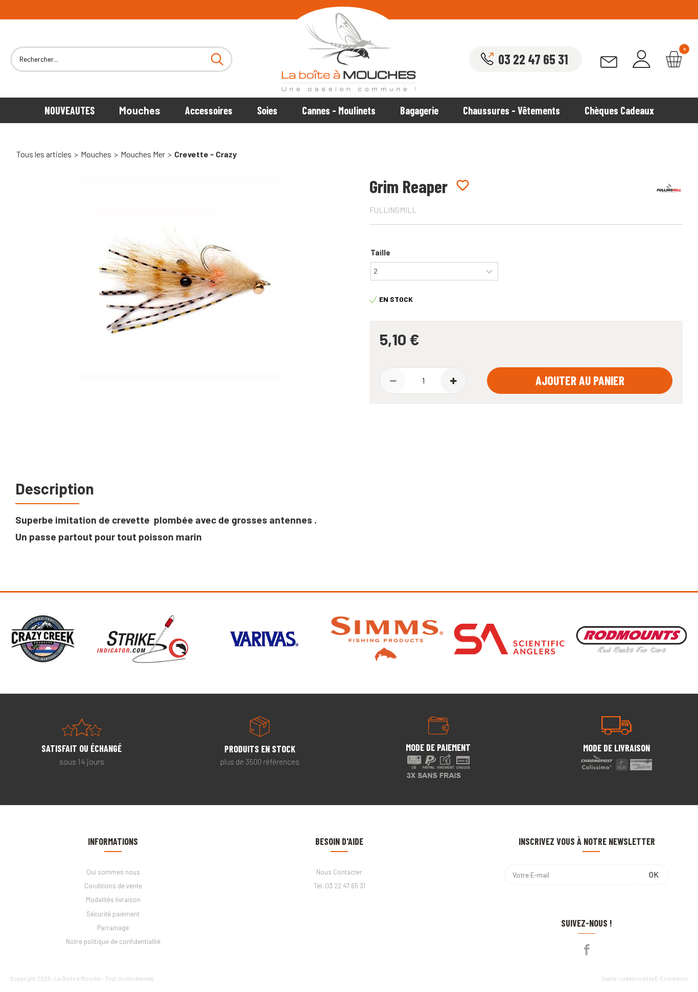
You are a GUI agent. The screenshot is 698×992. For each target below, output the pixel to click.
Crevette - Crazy (205, 154)
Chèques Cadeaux (619, 110)
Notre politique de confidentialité (113, 941)
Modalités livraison (113, 899)
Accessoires (208, 110)
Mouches (139, 110)
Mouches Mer (143, 154)
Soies (267, 110)
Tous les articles (44, 154)
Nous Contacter (339, 872)
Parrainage (113, 928)
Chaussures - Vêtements (511, 110)
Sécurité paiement (112, 914)
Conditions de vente (113, 886)
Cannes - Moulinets (339, 110)
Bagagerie (419, 110)
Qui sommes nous (113, 872)
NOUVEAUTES (69, 110)
